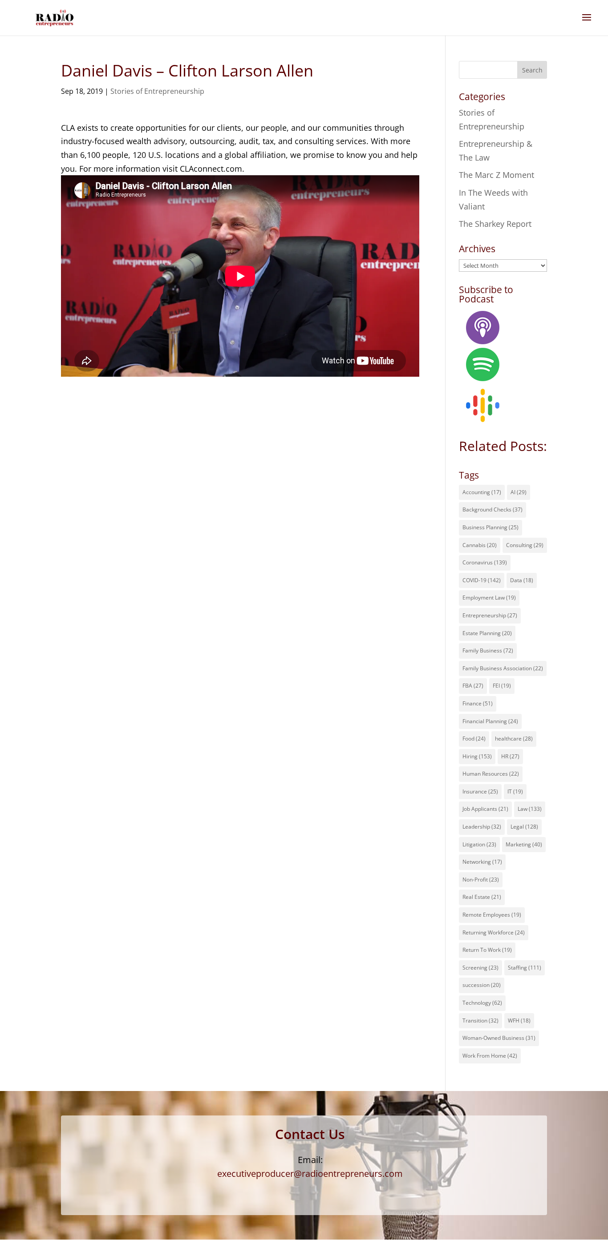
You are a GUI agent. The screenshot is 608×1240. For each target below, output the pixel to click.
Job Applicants (485, 809)
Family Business (487, 650)
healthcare (514, 738)
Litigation (479, 844)
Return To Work (487, 950)
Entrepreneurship (489, 615)
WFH (519, 1020)
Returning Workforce (493, 932)
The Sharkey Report (495, 223)
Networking (482, 862)
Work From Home (489, 1055)
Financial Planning (490, 721)
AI (519, 492)
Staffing (524, 967)
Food (474, 738)
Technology (482, 1002)
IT (515, 791)
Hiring (477, 756)
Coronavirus (484, 562)
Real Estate (481, 897)
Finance (477, 703)
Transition (480, 1020)
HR (510, 756)
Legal (524, 826)
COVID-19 (481, 580)
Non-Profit (480, 879)
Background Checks (492, 509)
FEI (502, 685)
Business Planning (490, 527)
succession (481, 985)
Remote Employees (491, 914)
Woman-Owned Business (498, 1038)
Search (532, 70)
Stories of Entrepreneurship (157, 91)
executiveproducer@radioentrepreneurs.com (310, 1174)
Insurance (480, 791)
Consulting (524, 545)
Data (521, 580)
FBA (472, 685)
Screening (480, 967)
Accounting (481, 492)
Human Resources (490, 773)
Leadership (481, 826)
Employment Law (489, 597)
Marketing (524, 844)
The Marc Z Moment (496, 174)
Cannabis (479, 545)
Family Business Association (502, 668)
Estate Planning (487, 633)
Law (530, 809)
